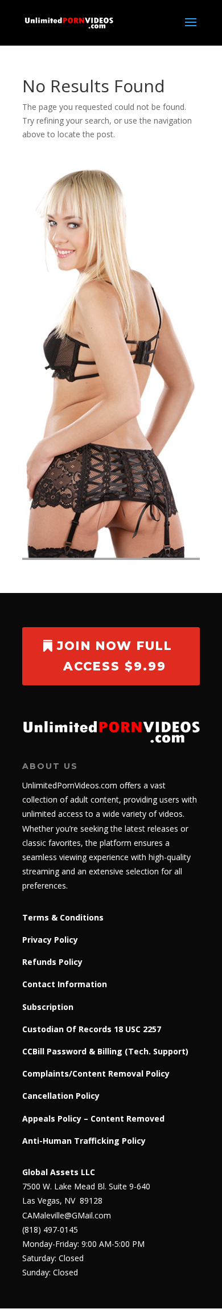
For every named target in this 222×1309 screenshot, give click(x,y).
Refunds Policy (52, 961)
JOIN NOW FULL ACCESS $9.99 (114, 656)
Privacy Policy (50, 939)
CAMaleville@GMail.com (66, 1215)
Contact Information (64, 984)
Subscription (47, 1006)
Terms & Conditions (63, 917)
